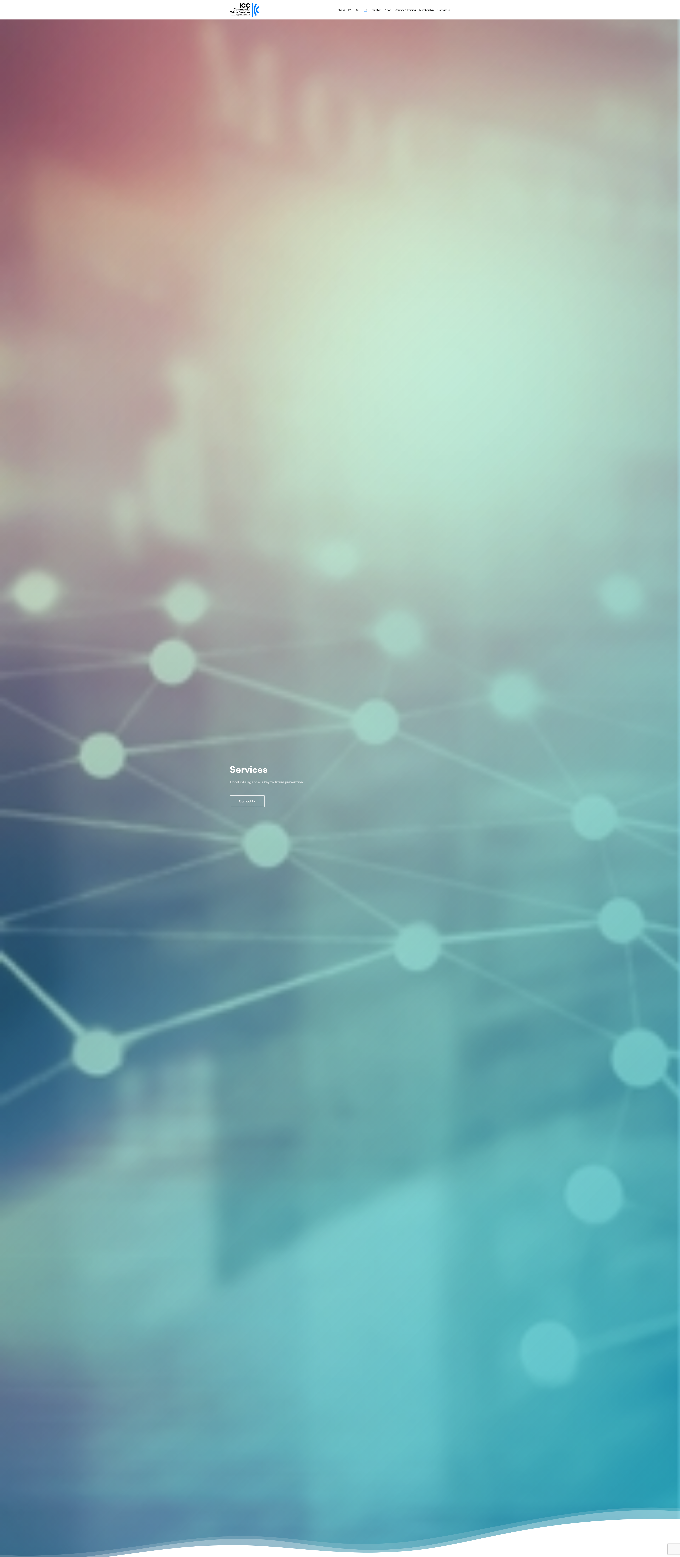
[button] (247, 801)
